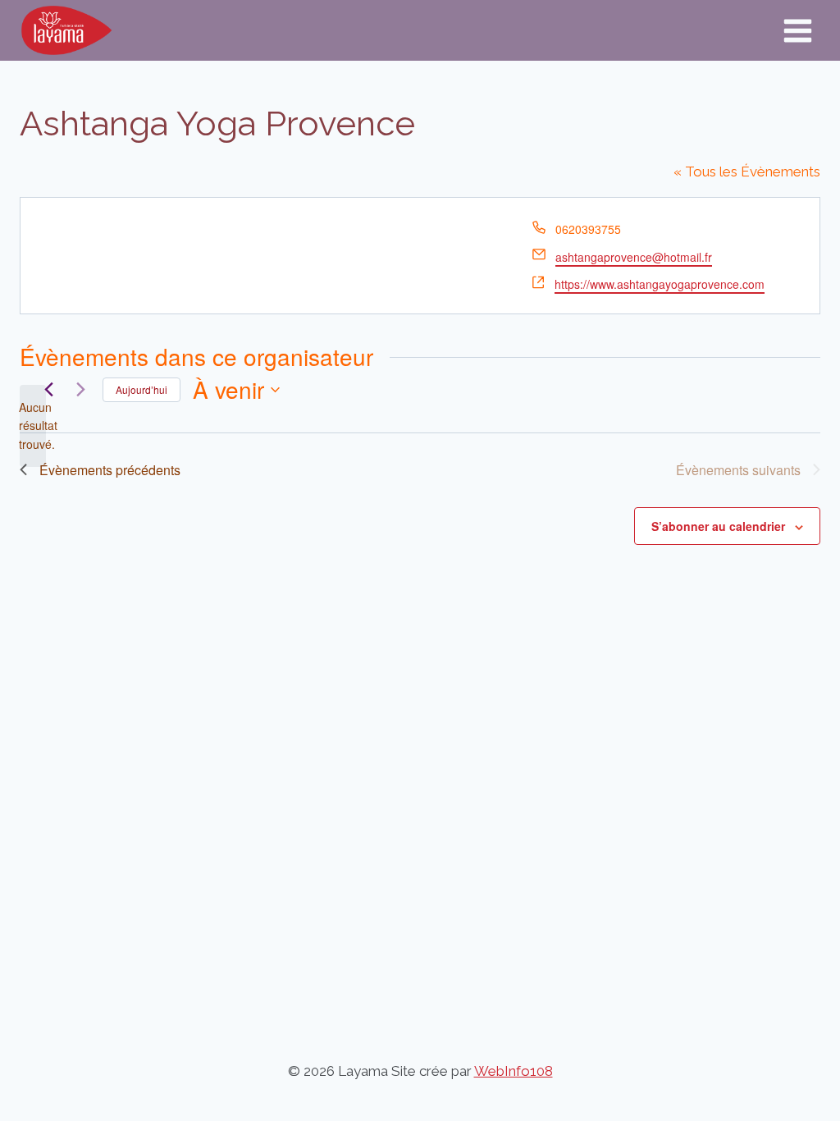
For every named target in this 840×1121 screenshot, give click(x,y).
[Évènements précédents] (48, 390)
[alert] (33, 426)
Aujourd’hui (141, 389)
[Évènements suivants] (80, 390)
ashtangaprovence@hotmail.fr (633, 257)
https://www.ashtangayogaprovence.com (660, 284)
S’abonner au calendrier (718, 526)
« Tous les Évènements (746, 171)
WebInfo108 (513, 1071)
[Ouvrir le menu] (797, 30)
